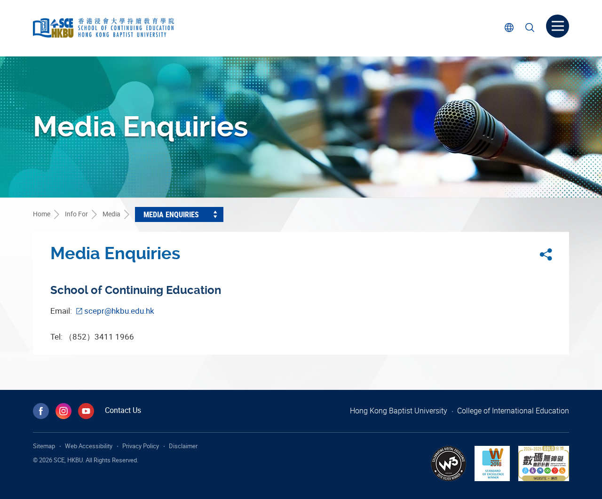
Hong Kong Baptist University (398, 410)
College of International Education (513, 410)
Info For (76, 213)
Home (41, 213)
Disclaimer (183, 446)
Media (111, 213)
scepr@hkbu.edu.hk (119, 310)
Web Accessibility (88, 446)
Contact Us (123, 410)
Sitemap (44, 446)
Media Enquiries (171, 214)
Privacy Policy (140, 446)
